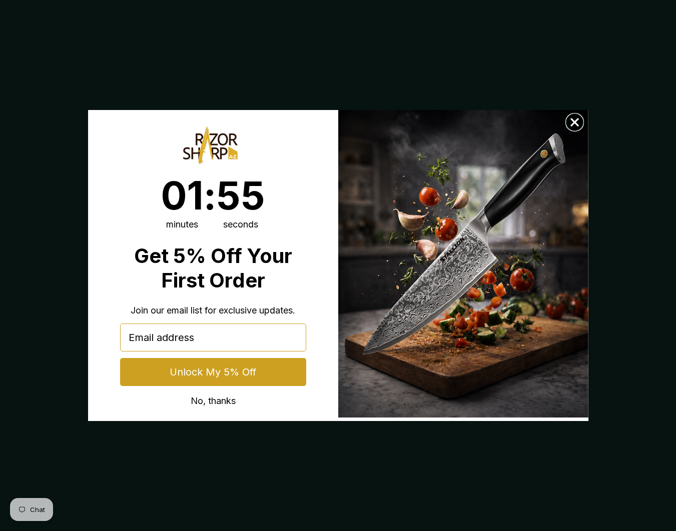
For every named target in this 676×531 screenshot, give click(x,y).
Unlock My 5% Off (213, 372)
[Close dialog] (574, 122)
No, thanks (213, 400)
